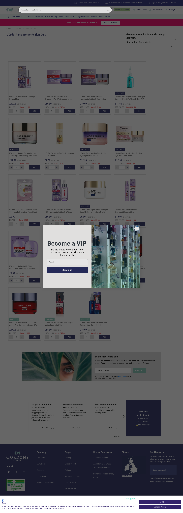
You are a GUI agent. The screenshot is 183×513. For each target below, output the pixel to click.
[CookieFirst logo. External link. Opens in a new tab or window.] (3, 500)
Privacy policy (130, 499)
